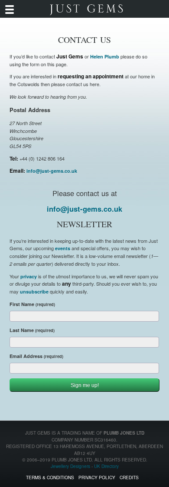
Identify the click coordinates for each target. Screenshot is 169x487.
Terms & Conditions (50, 477)
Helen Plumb (104, 56)
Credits (129, 477)
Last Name (32, 330)
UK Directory (106, 466)
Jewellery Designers (70, 466)
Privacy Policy (96, 477)
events (62, 248)
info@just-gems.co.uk (51, 171)
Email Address (36, 356)
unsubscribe (34, 291)
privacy (28, 276)
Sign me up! (85, 385)
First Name (32, 304)
